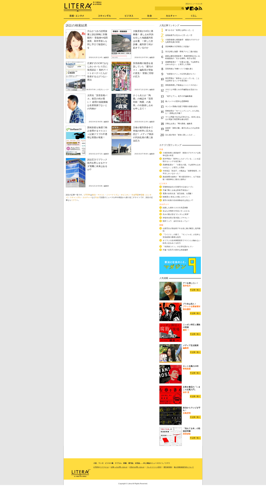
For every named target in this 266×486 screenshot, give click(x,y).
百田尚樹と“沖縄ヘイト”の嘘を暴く (179, 69)
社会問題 (135, 195)
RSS (200, 8)
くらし (193, 17)
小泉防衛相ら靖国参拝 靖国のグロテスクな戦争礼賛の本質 (181, 154)
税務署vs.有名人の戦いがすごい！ (176, 197)
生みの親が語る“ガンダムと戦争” (176, 214)
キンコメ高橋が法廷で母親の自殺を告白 (181, 106)
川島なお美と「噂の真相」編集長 (178, 124)
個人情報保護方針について (184, 467)
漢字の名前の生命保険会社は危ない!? (178, 200)
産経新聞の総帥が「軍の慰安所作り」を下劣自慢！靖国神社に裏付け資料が (181, 178)
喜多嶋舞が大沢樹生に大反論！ (177, 46)
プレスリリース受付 (153, 467)
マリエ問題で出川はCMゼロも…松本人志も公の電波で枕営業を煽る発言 (182, 118)
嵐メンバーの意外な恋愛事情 (177, 101)
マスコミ (101, 195)
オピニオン (125, 195)
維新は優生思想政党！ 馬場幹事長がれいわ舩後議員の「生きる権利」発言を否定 (182, 57)
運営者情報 (167, 467)
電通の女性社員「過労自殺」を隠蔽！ (178, 193)
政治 (94, 195)
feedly (196, 8)
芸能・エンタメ (77, 17)
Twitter (187, 8)
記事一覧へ (196, 290)
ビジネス (129, 17)
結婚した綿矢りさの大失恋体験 (175, 208)
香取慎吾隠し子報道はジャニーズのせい (181, 85)
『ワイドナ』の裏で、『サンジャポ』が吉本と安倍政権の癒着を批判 (181, 235)
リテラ (74, 200)
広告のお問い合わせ (136, 467)
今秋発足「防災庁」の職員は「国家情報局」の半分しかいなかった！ (181, 172)
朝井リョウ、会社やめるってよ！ (176, 221)
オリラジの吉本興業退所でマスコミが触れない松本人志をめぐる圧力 (181, 241)
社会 (97, 197)
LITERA (87, 195)
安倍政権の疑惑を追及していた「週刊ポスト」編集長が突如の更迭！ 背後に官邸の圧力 (143, 70)
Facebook (191, 8)
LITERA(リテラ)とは (101, 467)
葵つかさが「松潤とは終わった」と (179, 30)
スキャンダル (75, 197)
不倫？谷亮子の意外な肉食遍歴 (175, 250)
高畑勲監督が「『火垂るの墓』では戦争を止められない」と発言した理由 (182, 63)
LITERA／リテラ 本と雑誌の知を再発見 (83, 6)
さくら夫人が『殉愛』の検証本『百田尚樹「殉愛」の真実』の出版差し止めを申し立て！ (143, 102)
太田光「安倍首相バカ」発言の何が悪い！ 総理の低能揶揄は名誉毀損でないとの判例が (97, 102)
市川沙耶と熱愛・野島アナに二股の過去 (181, 52)
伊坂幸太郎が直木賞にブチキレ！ (176, 218)
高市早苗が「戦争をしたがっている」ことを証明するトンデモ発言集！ (182, 79)
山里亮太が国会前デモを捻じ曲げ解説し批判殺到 (181, 229)
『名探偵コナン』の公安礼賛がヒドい (180, 74)
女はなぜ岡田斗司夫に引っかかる (176, 211)
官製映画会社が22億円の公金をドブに (178, 187)
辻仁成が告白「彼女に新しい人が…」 (180, 135)
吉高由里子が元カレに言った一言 (178, 35)
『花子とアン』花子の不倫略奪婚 (178, 96)
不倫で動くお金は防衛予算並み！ (176, 190)
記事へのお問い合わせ (119, 467)
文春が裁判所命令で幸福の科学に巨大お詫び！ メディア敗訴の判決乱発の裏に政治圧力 (143, 134)
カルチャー (87, 197)
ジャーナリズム (112, 195)
